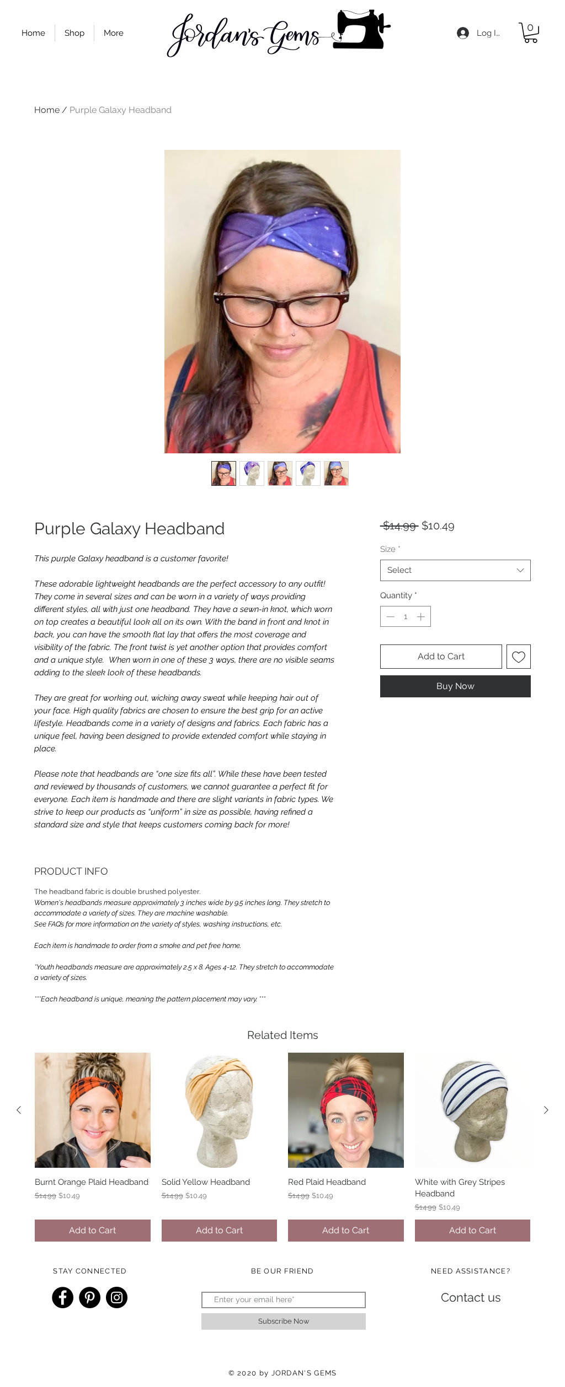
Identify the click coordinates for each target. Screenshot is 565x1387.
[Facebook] (62, 1297)
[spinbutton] (405, 616)
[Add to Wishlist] (519, 656)
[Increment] (421, 616)
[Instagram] (116, 1297)
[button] (531, 33)
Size (390, 549)
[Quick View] (93, 1110)
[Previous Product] (18, 1110)
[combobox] (455, 570)
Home (47, 110)
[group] (282, 1147)
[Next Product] (546, 1110)
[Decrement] (389, 616)
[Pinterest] (89, 1297)
